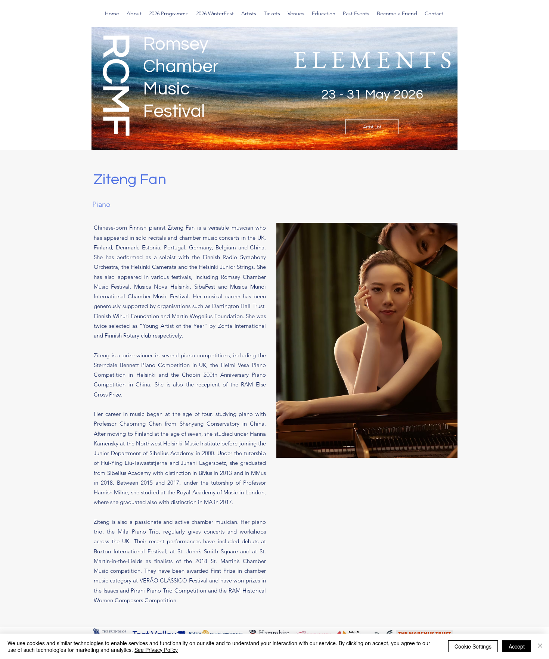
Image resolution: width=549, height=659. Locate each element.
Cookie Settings (473, 646)
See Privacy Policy (156, 649)
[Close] (540, 646)
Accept (517, 646)
